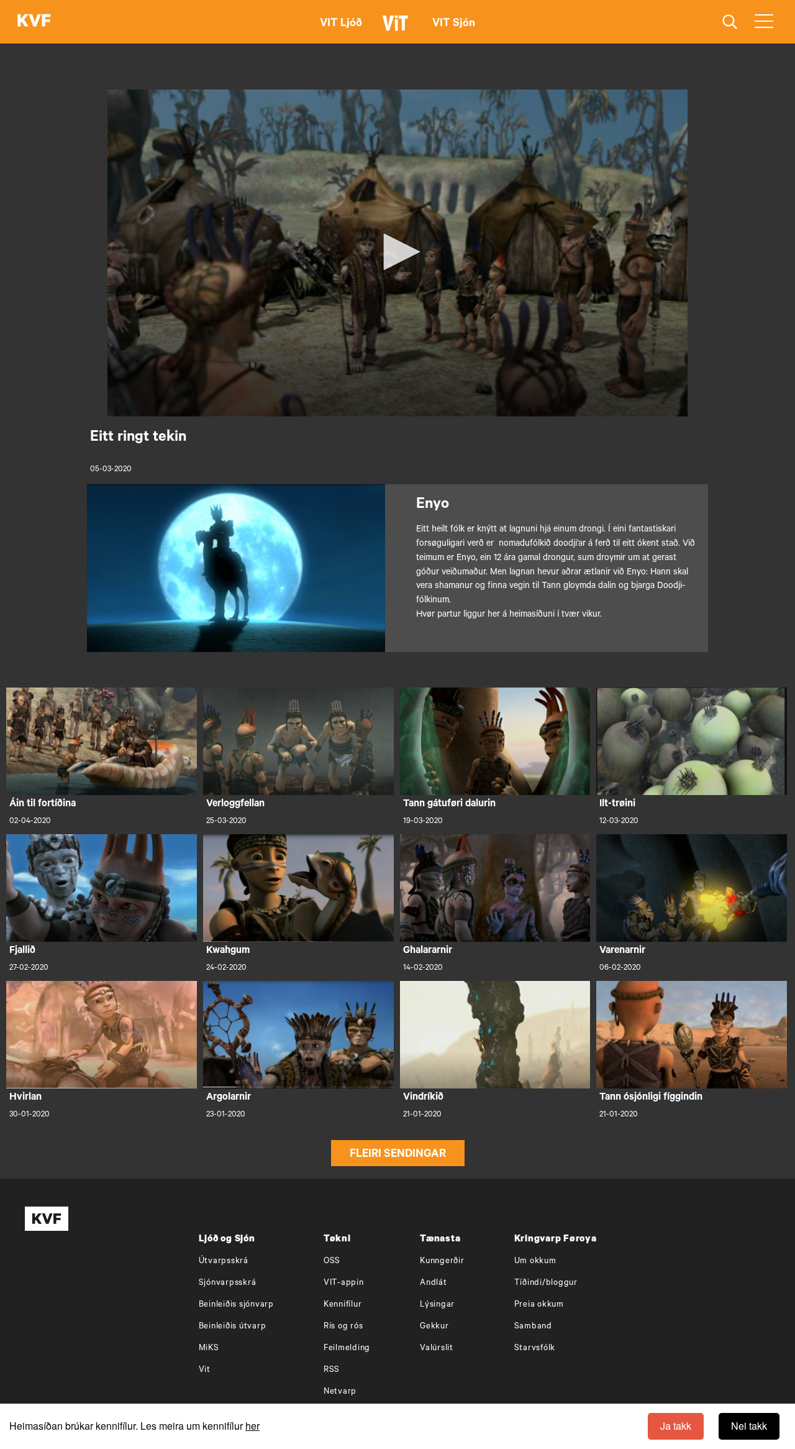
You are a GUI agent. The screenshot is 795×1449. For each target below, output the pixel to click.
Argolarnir (228, 1097)
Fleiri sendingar (398, 1155)
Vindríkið (423, 1097)
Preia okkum (539, 1305)
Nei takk (749, 1426)
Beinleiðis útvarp (232, 1327)
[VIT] (397, 29)
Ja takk (675, 1426)
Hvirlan (25, 1097)
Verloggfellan (235, 804)
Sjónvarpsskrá (228, 1283)
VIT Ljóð (341, 24)
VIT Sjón (453, 24)
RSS (332, 1370)
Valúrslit (436, 1348)
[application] (397, 253)
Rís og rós (343, 1327)
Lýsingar (437, 1305)
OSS (332, 1261)
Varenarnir (622, 951)
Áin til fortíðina (42, 804)
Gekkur (434, 1327)
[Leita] (730, 22)
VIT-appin (344, 1283)
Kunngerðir (442, 1261)
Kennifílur (343, 1305)
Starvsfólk (535, 1348)
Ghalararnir (427, 951)
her (252, 1426)
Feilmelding (347, 1348)
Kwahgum (228, 951)
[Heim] (34, 22)
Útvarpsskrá (223, 1261)
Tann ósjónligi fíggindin (650, 1097)
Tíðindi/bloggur (546, 1283)
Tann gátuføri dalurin (449, 804)
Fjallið (22, 951)
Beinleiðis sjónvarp (236, 1305)
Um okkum (535, 1261)
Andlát (433, 1283)
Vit (205, 1370)
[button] (397, 251)
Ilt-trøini (617, 804)
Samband (533, 1327)
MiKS (209, 1348)
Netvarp (340, 1392)
